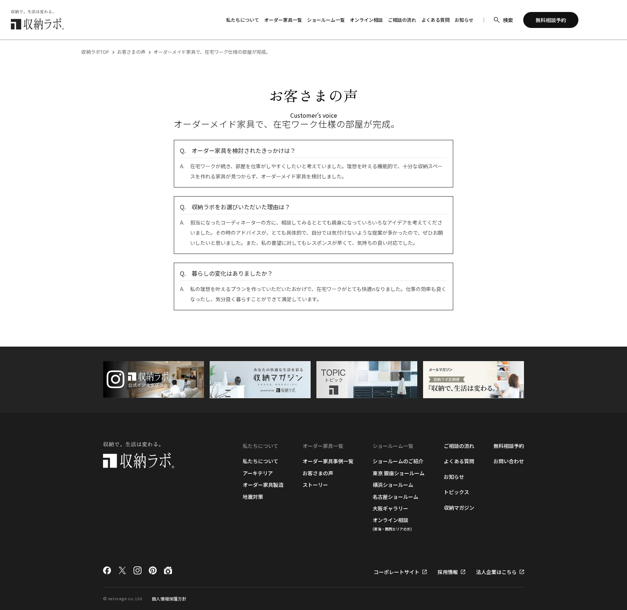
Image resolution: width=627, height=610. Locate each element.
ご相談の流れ (402, 19)
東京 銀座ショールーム (399, 473)
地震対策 (253, 496)
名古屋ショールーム (395, 496)
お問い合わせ (508, 461)
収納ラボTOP (95, 51)
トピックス (456, 492)
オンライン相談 (366, 19)
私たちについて (260, 461)
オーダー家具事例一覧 (328, 461)
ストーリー (315, 484)
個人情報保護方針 (169, 598)
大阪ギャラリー (390, 508)
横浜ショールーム (393, 484)
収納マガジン (459, 507)
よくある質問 (435, 19)
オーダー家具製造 (263, 484)
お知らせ (464, 19)
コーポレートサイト (396, 571)
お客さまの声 (131, 51)
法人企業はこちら (496, 571)
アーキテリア (258, 473)
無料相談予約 (508, 445)
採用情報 (448, 571)
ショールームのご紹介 (398, 461)
